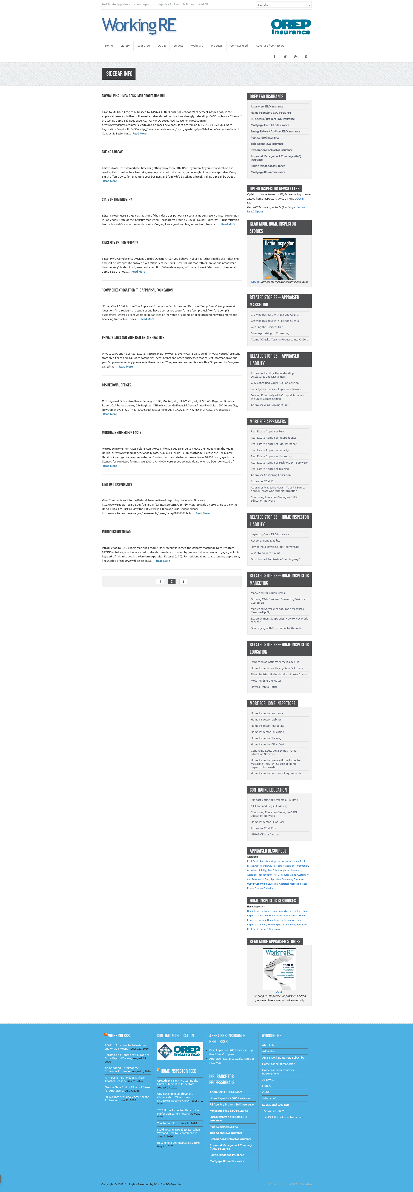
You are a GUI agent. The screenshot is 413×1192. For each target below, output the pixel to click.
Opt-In (162, 45)
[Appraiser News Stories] (279, 950)
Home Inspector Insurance (267, 713)
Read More (139, 133)
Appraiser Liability (256, 870)
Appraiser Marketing (290, 883)
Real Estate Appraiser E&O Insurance (274, 444)
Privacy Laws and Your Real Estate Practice (133, 337)
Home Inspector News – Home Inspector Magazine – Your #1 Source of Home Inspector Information (276, 764)
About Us (268, 1045)
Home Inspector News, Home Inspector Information (274, 911)
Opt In (255, 282)
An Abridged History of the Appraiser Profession (122, 1069)
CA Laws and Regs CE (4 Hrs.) (269, 806)
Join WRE (268, 1080)
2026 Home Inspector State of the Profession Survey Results (178, 1112)
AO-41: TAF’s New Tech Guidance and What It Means (125, 1046)
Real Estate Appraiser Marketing (271, 456)
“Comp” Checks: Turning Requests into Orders (279, 339)
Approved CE (199, 4)
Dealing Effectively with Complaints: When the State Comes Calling (277, 397)
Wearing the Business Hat (267, 327)
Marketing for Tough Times (268, 593)
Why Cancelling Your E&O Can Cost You (275, 383)
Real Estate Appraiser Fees (268, 431)
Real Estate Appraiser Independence (273, 438)
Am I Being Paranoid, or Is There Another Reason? (125, 1079)
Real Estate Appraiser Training (270, 469)
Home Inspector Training (266, 738)
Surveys (178, 45)
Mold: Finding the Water (266, 680)
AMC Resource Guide (285, 874)
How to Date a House (264, 687)
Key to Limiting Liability (265, 540)
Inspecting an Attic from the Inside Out (275, 662)
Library (125, 45)
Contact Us (276, 1184)
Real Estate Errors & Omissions (263, 929)
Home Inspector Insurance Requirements (276, 773)
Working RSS (119, 1035)
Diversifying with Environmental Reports (276, 628)
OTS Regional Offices (116, 385)
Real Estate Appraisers (116, 4)
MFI (185, 4)
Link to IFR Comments (117, 484)
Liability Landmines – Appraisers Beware (276, 389)
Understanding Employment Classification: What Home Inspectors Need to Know (175, 1097)
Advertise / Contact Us (270, 45)
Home (109, 45)
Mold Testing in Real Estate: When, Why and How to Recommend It (178, 1131)
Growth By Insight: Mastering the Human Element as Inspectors (177, 1082)
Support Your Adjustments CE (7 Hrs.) (274, 800)
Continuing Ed (239, 45)
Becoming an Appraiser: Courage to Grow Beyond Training (127, 1056)
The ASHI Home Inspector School (282, 1117)
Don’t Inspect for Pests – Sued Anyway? (275, 559)
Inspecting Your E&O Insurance (270, 534)
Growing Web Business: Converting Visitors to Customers (279, 600)
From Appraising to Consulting (270, 333)
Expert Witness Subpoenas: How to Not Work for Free (279, 620)
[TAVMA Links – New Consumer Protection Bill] (144, 27)
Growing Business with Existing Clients (275, 314)
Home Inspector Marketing (267, 726)
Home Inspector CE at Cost (267, 744)
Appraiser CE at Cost (264, 481)
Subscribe (143, 45)
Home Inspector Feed (178, 1071)
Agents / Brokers (169, 4)
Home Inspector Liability (266, 719)
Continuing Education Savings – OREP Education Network (274, 498)
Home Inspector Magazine (278, 1064)
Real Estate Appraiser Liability (270, 450)
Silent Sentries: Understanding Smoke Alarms (279, 674)
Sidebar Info (269, 1098)
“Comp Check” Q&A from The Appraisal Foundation (137, 290)
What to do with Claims (265, 553)
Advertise (268, 1051)
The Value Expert (273, 1111)
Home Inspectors (144, 4)
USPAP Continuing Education (262, 883)
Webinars (197, 45)
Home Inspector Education (267, 732)
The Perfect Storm (168, 1123)
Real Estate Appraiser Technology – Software (279, 462)
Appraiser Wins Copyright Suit (269, 405)
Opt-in (300, 198)
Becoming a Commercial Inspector (178, 1143)
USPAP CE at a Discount (265, 834)
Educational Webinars (276, 1105)
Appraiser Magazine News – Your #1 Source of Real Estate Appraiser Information (278, 489)
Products (216, 45)
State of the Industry (117, 199)
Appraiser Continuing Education (271, 475)
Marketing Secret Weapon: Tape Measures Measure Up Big (277, 610)
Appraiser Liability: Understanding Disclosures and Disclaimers (272, 375)
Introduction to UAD (116, 531)
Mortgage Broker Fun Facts (121, 432)
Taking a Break (112, 152)
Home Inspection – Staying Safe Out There (277, 668)
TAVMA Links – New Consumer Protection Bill (134, 95)
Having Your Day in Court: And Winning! (275, 547)
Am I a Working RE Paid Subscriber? (284, 1057)
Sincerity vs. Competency (120, 242)
